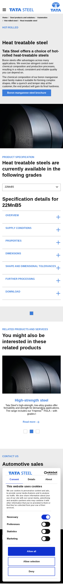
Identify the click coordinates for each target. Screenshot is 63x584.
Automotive (42, 18)
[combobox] (31, 187)
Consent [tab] (14, 479)
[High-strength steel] (31, 375)
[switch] (45, 524)
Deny (31, 571)
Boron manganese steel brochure (26, 92)
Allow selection (31, 561)
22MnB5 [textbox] (9, 187)
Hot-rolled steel (11, 21)
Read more (29, 422)
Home (5, 18)
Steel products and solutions (22, 18)
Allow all (31, 551)
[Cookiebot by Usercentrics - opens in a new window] (44, 473)
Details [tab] (31, 479)
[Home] (21, 9)
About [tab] (48, 479)
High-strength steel (31, 400)
